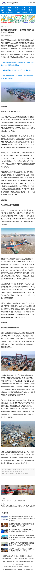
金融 (23, 10)
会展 (23, 7)
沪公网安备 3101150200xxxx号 (24, 569)
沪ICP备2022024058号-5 (9, 569)
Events (31, 12)
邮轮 (30, 7)
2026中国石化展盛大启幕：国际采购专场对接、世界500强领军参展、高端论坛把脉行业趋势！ (22, 537)
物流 (30, 10)
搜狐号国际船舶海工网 (21, 558)
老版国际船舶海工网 (8, 556)
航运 (9, 10)
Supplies (17, 12)
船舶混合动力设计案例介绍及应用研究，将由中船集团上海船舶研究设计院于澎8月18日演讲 (22, 518)
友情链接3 (29, 556)
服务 (6, 27)
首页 (2, 27)
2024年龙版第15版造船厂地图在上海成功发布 (16, 70)
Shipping (4, 12)
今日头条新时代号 (7, 558)
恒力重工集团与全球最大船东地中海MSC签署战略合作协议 (18, 506)
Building (10, 12)
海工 (16, 10)
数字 (16, 7)
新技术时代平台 (20, 556)
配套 (2, 10)
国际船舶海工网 (28, 566)
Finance (24, 12)
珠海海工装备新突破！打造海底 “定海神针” (13, 501)
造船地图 (31, 558)
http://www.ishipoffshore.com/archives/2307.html (15, 473)
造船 (2, 7)
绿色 (9, 7)
